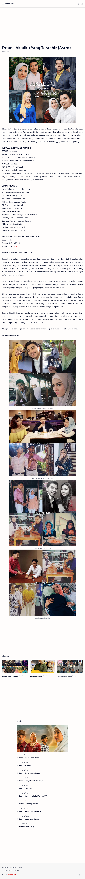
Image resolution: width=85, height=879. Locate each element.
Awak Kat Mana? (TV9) (38, 676)
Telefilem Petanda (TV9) (66, 676)
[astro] (23, 755)
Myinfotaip (9, 4)
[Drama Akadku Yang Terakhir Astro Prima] (42, 443)
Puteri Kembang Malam (28, 804)
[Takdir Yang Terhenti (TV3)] (15, 666)
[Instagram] (13, 867)
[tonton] (28, 801)
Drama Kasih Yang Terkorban (30, 811)
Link (15, 246)
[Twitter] (20, 867)
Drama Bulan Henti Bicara (29, 758)
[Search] (81, 3)
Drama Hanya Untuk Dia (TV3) (31, 781)
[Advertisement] (42, 24)
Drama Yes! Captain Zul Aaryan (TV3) (33, 796)
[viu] (27, 770)
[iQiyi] (27, 816)
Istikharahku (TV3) (26, 827)
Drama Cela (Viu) (26, 788)
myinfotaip (29, 875)
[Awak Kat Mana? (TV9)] (42, 666)
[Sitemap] (16, 870)
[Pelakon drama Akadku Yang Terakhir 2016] (42, 583)
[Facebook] (5, 867)
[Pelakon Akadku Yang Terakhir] (42, 513)
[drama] (27, 755)
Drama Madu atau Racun (29, 819)
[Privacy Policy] (8, 870)
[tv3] (27, 762)
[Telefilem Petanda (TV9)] (70, 666)
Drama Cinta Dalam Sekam (29, 773)
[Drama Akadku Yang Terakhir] (42, 373)
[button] (78, 3)
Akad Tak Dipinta (26, 765)
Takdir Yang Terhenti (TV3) (12, 676)
